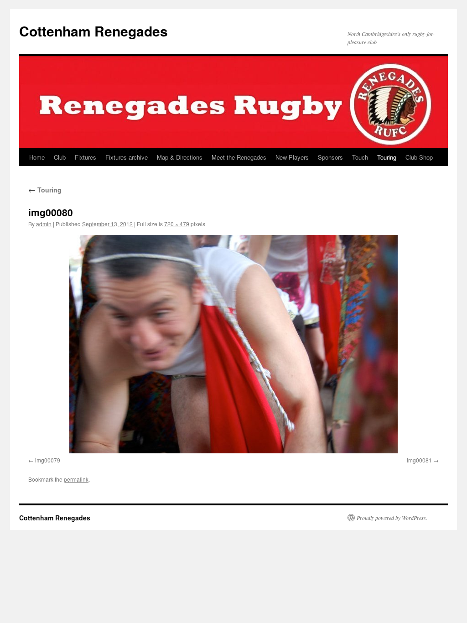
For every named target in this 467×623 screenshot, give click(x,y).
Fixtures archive (126, 157)
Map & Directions (179, 157)
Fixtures (85, 157)
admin (44, 224)
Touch (360, 157)
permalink (76, 479)
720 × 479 (176, 224)
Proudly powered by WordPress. (392, 517)
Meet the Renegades (239, 157)
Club (60, 157)
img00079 (47, 460)
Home (37, 157)
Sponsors (330, 157)
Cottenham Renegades (93, 31)
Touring (386, 157)
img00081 (419, 460)
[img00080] (233, 344)
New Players (292, 157)
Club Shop (419, 157)
